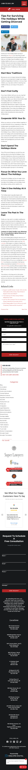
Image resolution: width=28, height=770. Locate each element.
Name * (4, 555)
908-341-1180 (14, 664)
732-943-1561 (14, 728)
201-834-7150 (14, 709)
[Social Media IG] (11, 742)
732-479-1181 (14, 673)
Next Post (24, 309)
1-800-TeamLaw (15, 747)
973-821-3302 (14, 682)
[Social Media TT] (20, 742)
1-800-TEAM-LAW (7, 3)
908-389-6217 (14, 718)
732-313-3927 (14, 655)
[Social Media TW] (14, 742)
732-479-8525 (14, 646)
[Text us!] (23, 767)
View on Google (14, 523)
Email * (4, 563)
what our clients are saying (10, 374)
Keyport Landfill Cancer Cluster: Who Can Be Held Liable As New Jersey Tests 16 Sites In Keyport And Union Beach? (15, 291)
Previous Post (4, 309)
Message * (5, 585)
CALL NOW (16, 9)
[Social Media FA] (7, 742)
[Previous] (2, 515)
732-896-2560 (14, 629)
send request (14, 354)
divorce (11, 55)
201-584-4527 (14, 638)
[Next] (25, 515)
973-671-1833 (14, 691)
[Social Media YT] (17, 742)
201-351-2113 (14, 700)
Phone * (4, 571)
